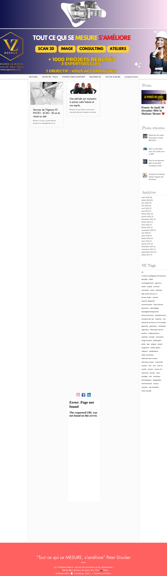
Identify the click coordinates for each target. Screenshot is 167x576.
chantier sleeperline (148, 301)
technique (156, 376)
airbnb (143, 286)
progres (153, 344)
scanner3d (144, 373)
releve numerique (147, 355)
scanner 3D (158, 369)
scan (154, 365)
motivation (160, 337)
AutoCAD (144, 279)
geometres (153, 326)
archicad (156, 286)
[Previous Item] (145, 97)
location (144, 333)
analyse (149, 286)
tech (150, 376)
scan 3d (159, 365)
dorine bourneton (147, 315)
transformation (146, 383)
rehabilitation (153, 351)
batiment (159, 290)
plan (148, 344)
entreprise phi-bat (147, 319)
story (158, 373)
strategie (144, 376)
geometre (144, 326)
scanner (150, 369)
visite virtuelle (146, 391)
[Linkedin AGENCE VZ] (89, 395)
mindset (152, 337)
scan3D (143, 369)
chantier (155, 297)
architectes (145, 290)
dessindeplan (154, 308)
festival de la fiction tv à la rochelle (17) (153, 322)
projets (160, 344)
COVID (151, 279)
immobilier (162, 326)
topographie (157, 380)
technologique (146, 380)
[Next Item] (163, 97)
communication (146, 304)
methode (144, 337)
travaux (156, 383)
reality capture (155, 348)
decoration (145, 308)
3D (142, 272)
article (152, 290)
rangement (145, 348)
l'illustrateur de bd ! (156, 330)
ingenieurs (145, 330)
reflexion (144, 351)
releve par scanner (147, 362)
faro (164, 319)
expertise (158, 319)
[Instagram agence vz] (78, 395)
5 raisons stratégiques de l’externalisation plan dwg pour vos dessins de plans (153, 276)
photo (143, 344)
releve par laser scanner (149, 358)
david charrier (158, 304)
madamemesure (153, 333)
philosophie (157, 340)
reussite (144, 365)
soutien (152, 373)
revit (149, 365)
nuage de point (146, 340)
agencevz (158, 283)
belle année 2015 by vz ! (149, 294)
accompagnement (147, 283)
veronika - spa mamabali (150, 387)
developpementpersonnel (150, 312)
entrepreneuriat (160, 315)
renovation (159, 362)
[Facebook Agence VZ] (83, 395)
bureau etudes (146, 297)
